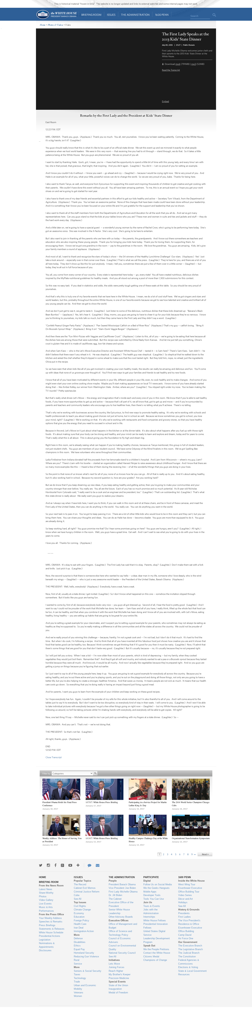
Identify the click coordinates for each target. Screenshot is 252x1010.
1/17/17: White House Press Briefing (102, 802)
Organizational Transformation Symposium (191, 838)
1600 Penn (162, 14)
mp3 (193, 64)
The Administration (135, 14)
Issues (111, 14)
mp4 (177, 64)
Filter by (46, 773)
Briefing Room (91, 14)
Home (56, 14)
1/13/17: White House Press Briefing (102, 838)
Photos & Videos (55, 25)
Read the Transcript (171, 70)
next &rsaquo (205, 854)
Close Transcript (54, 757)
